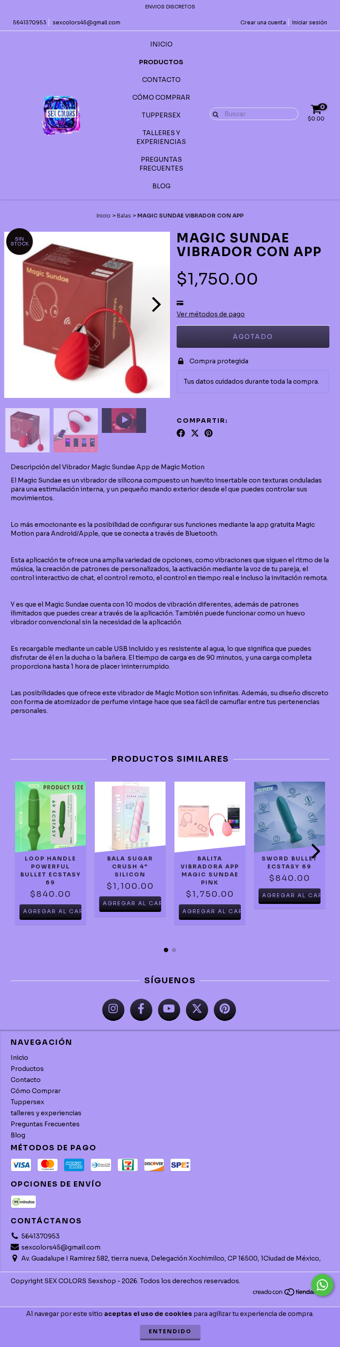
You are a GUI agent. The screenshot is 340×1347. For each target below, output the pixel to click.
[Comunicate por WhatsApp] (322, 1285)
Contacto (161, 80)
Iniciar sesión (309, 22)
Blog (161, 186)
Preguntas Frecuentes (161, 164)
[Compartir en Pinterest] (208, 433)
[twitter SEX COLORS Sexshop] (197, 1010)
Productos (161, 62)
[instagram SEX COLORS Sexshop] (113, 1010)
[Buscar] (213, 113)
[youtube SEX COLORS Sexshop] (169, 1010)
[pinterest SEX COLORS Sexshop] (225, 1010)
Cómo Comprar (161, 97)
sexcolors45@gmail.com (86, 22)
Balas (124, 215)
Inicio (161, 44)
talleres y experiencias (161, 137)
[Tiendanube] (290, 1294)
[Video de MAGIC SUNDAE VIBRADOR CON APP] (124, 420)
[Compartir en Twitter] (195, 433)
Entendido (170, 1331)
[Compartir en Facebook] (181, 433)
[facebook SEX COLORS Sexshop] (141, 1010)
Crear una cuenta (263, 22)
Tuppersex (161, 115)
